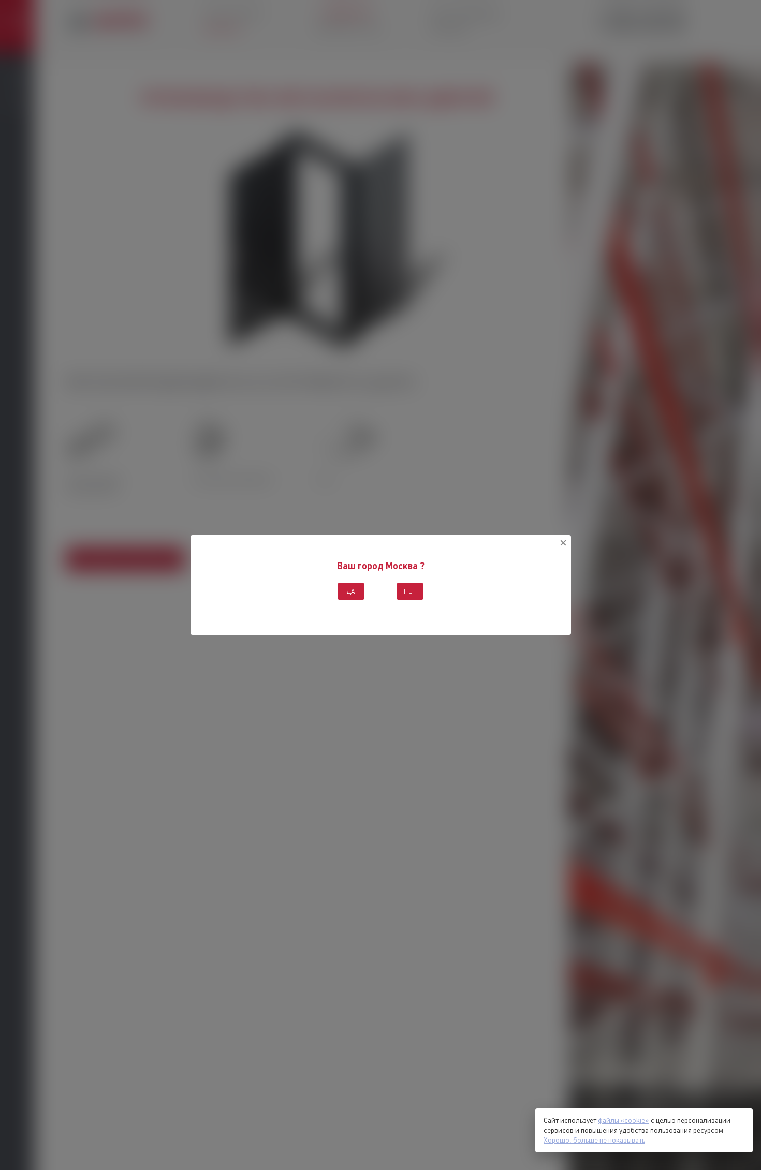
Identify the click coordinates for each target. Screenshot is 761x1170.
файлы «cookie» (623, 1120)
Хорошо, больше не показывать (594, 1140)
